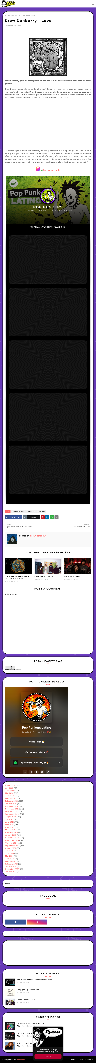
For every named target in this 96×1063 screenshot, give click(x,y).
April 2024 (9, 858)
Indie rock (14, 15)
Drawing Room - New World (30, 1023)
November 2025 (12, 809)
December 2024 (12, 837)
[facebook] (15, 922)
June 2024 (9, 853)
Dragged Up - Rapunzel (28, 990)
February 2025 (11, 832)
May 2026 (9, 793)
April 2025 (9, 827)
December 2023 (12, 869)
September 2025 (12, 814)
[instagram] (37, 922)
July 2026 (9, 788)
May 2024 (9, 856)
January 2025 (10, 835)
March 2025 (10, 830)
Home (7, 15)
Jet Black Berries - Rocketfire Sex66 (34, 980)
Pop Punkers (20, 1060)
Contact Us (90, 1060)
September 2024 (12, 845)
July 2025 (9, 819)
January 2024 (10, 866)
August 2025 (10, 816)
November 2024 (12, 840)
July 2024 (9, 851)
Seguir (48, 1057)
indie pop (31, 511)
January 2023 (10, 871)
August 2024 (10, 848)
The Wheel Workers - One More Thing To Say (17, 577)
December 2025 (12, 806)
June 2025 (9, 822)
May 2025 (9, 824)
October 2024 (11, 843)
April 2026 (9, 796)
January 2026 (10, 803)
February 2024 (11, 864)
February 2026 (11, 801)
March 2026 (10, 798)
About (80, 1060)
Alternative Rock (18, 511)
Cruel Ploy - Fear (72, 576)
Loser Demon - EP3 (43, 576)
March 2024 (10, 861)
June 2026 (9, 790)
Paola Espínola (38, 536)
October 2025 (11, 811)
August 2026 (10, 785)
